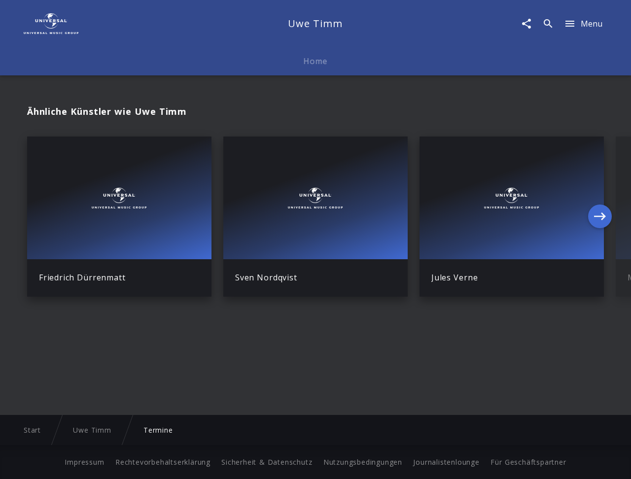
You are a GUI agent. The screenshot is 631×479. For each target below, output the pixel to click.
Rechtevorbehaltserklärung (162, 462)
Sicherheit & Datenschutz (266, 462)
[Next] (600, 216)
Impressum (84, 462)
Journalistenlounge (446, 462)
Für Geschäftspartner (528, 462)
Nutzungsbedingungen (362, 462)
